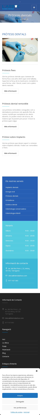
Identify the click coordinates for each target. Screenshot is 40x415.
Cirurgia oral (10, 192)
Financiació (6, 349)
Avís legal (26, 412)
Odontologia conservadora (16, 209)
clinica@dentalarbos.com (14, 318)
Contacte (5, 356)
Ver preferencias (20, 408)
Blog (4, 353)
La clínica (5, 343)
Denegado (20, 401)
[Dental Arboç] (11, 7)
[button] (37, 371)
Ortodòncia (10, 200)
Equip (4, 346)
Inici (3, 339)
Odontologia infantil (13, 213)
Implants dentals (12, 187)
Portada (14, 19)
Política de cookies (16, 412)
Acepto (20, 395)
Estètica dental (11, 204)
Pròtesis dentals (12, 196)
